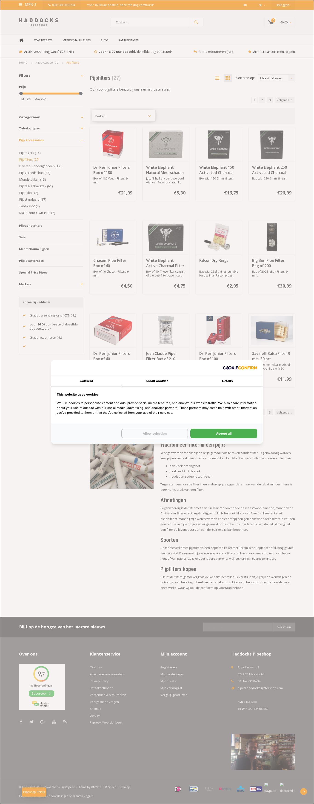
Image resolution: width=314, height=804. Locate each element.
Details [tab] (227, 381)
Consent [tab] (86, 381)
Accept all (224, 433)
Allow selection (155, 433)
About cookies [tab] (157, 381)
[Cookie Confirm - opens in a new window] (240, 368)
